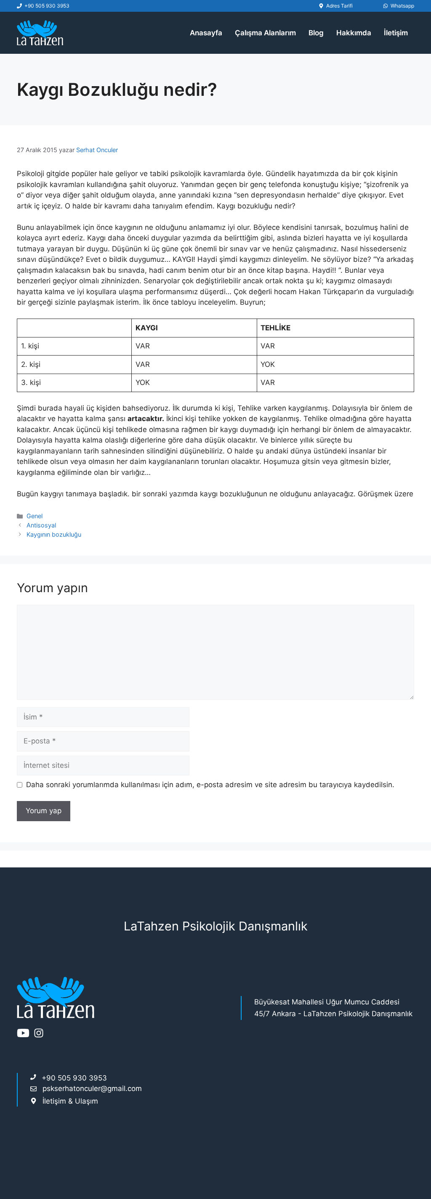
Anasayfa (206, 33)
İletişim (396, 33)
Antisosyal (41, 525)
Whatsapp (402, 6)
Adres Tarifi (339, 6)
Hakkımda (353, 33)
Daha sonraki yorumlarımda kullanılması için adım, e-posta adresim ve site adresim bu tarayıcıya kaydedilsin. (210, 784)
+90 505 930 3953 (46, 6)
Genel (35, 515)
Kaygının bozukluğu (54, 534)
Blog (316, 33)
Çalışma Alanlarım (265, 33)
